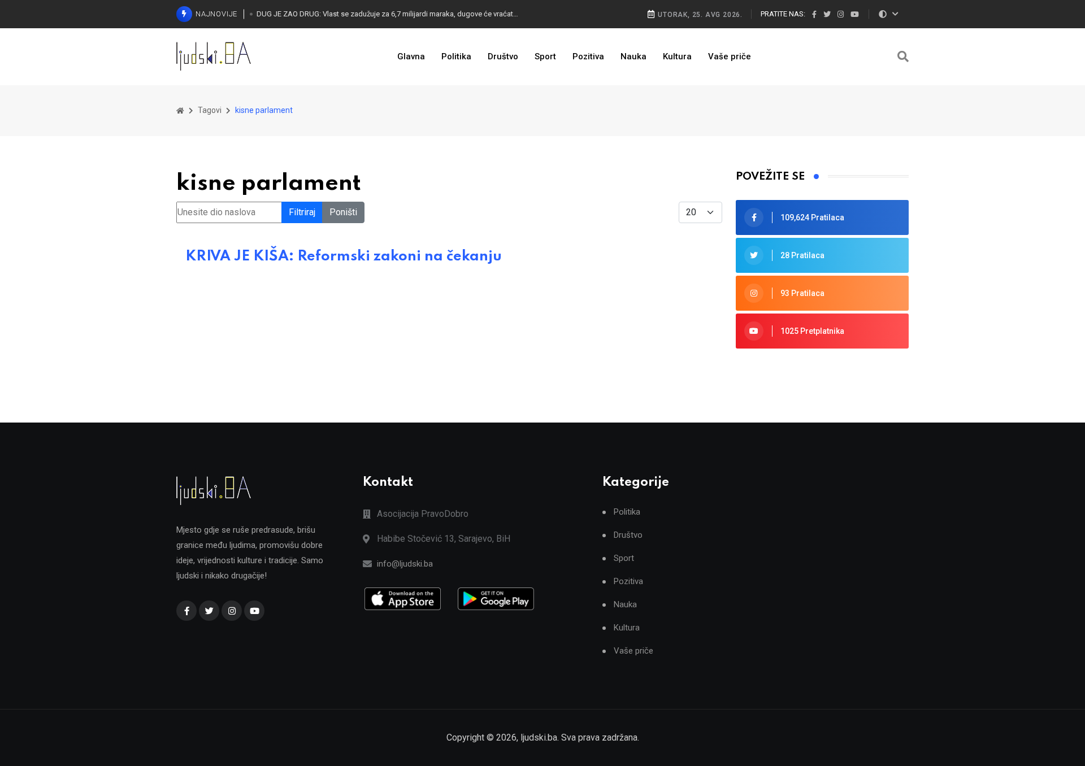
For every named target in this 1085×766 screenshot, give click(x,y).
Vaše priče (729, 56)
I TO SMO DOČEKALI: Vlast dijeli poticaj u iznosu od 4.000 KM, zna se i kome (374, 23)
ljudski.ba (538, 737)
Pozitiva (588, 56)
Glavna (411, 56)
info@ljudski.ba (405, 564)
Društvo (503, 56)
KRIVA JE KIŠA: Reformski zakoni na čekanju (343, 256)
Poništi (343, 212)
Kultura (677, 56)
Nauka (633, 56)
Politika (456, 56)
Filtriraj (302, 212)
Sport (545, 56)
